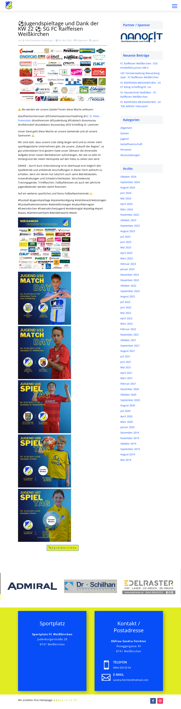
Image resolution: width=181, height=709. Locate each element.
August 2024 (127, 187)
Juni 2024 (125, 193)
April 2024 (126, 204)
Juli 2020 (125, 411)
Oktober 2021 (128, 340)
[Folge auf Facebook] (153, 701)
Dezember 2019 (129, 432)
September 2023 (130, 225)
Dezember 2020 (129, 389)
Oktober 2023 (128, 220)
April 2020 (126, 416)
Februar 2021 (128, 383)
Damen (124, 133)
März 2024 (126, 209)
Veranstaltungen (130, 155)
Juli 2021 (125, 356)
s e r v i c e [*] (65, 700)
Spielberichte (64, 547)
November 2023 (129, 214)
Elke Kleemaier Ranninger (39, 40)
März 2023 (126, 258)
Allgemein (82, 40)
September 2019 (130, 449)
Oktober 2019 (128, 443)
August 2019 (127, 454)
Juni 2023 (125, 242)
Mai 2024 (125, 198)
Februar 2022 (128, 329)
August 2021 (127, 351)
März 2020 (126, 421)
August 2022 (127, 296)
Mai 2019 (125, 460)
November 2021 (129, 334)
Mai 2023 (125, 247)
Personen (126, 149)
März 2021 (126, 378)
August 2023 (127, 231)
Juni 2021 (125, 362)
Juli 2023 (125, 236)
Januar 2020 (127, 427)
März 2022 (126, 323)
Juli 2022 (125, 302)
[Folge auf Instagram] (160, 701)
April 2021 (126, 372)
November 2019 (129, 438)
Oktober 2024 (128, 176)
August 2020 (127, 405)
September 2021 (130, 345)
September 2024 (130, 182)
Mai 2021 (125, 367)
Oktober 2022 (128, 285)
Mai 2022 (125, 313)
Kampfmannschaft (131, 144)
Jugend (95, 40)
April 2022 (126, 318)
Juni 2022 (125, 307)
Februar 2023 (128, 264)
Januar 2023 (127, 269)
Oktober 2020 (128, 394)
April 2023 (126, 253)
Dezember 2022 (129, 274)
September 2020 (130, 400)
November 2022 (129, 280)
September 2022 (130, 291)
